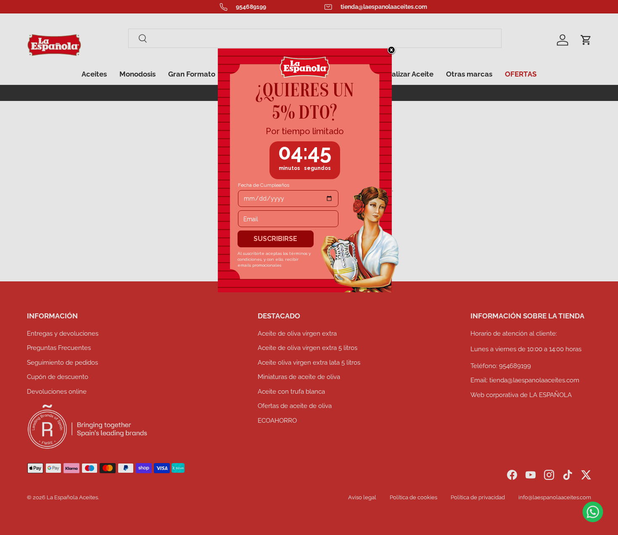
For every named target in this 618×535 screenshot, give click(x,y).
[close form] (391, 50)
